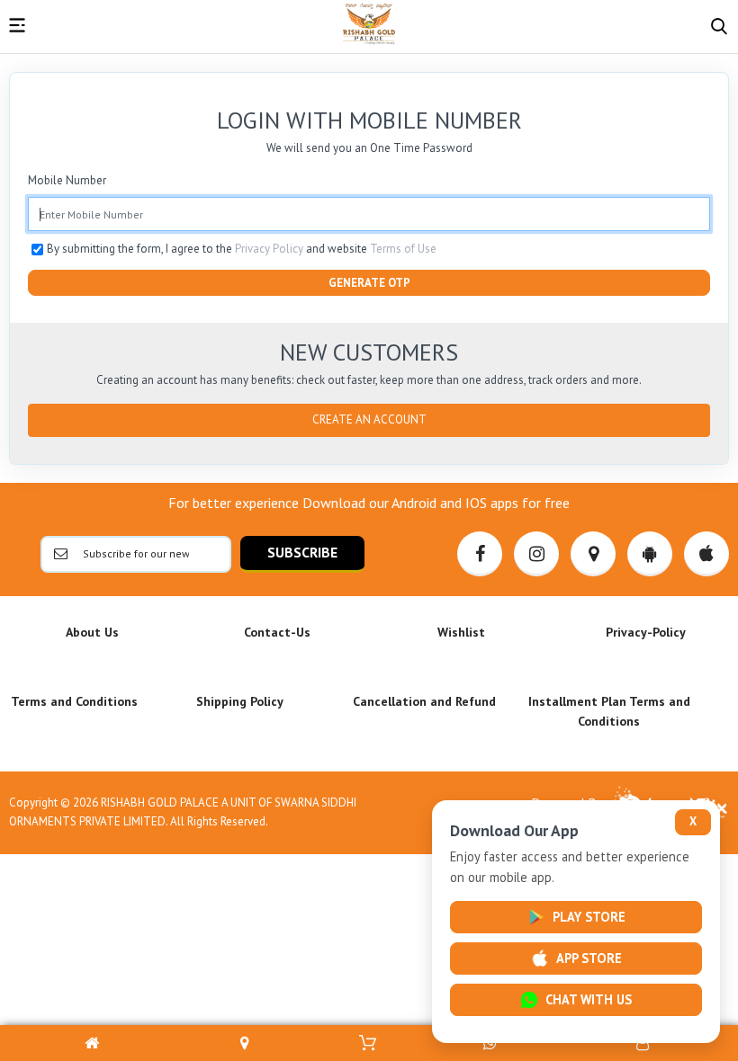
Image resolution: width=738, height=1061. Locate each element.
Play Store (589, 916)
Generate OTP (369, 282)
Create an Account (369, 419)
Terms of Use (403, 248)
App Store (589, 958)
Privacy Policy (269, 248)
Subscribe (302, 552)
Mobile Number (67, 180)
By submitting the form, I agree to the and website (241, 248)
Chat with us (588, 999)
